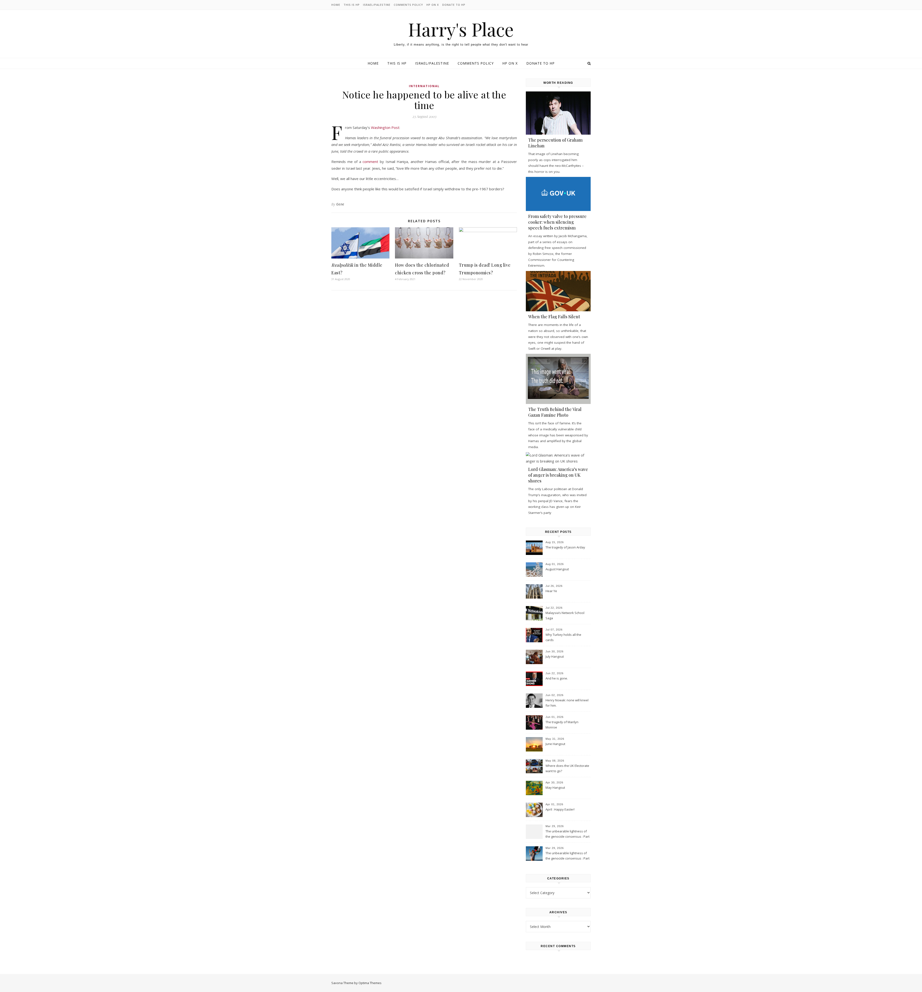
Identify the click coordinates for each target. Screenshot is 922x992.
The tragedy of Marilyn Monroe (562, 724)
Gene (340, 204)
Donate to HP (453, 4)
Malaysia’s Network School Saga (565, 615)
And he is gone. (557, 678)
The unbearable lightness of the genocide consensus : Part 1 (567, 856)
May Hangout (555, 787)
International (424, 86)
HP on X (432, 4)
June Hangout (555, 744)
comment (370, 161)
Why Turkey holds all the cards (563, 637)
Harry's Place (461, 29)
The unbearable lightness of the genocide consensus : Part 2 (567, 834)
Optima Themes (370, 983)
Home (335, 4)
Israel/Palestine (376, 4)
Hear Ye (551, 591)
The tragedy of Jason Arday (565, 547)
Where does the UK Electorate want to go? (567, 768)
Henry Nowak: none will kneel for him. (567, 703)
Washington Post (385, 127)
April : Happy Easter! (560, 809)
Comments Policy (408, 4)
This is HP (352, 4)
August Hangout (557, 569)
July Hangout (555, 656)
